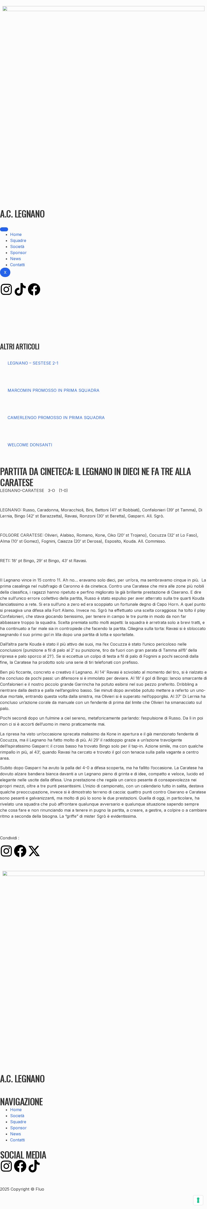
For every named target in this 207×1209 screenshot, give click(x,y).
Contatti (17, 264)
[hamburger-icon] (4, 229)
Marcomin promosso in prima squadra (53, 390)
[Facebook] (34, 289)
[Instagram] (6, 289)
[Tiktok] (20, 289)
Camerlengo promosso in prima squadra (56, 417)
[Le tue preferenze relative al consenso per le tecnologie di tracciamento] (198, 1200)
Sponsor (18, 252)
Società (17, 246)
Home (16, 234)
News (15, 258)
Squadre (18, 240)
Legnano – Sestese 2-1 (33, 363)
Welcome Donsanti (30, 444)
